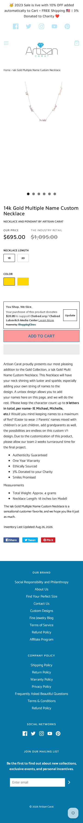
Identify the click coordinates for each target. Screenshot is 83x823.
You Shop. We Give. (19, 306)
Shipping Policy (41, 665)
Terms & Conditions (42, 701)
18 (9, 258)
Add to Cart (41, 335)
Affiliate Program (41, 639)
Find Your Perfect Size (41, 596)
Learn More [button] (46, 320)
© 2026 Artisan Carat (42, 807)
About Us (41, 589)
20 (23, 258)
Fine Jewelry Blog (41, 618)
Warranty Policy (41, 679)
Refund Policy (41, 632)
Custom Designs (41, 611)
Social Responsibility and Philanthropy (41, 582)
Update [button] (70, 315)
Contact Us (41, 604)
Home (6, 70)
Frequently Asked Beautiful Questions (41, 694)
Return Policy (41, 672)
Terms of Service (41, 625)
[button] (41, 349)
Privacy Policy (41, 687)
